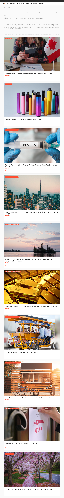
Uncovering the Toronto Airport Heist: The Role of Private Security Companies (31, 306)
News (11, 38)
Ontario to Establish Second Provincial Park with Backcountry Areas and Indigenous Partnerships (29, 260)
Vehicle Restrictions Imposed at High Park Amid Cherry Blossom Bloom (29, 489)
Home (5, 7)
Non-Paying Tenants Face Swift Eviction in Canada (21, 443)
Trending (16, 129)
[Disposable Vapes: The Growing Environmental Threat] (32, 100)
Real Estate (13, 408)
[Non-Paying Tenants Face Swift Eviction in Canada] (32, 424)
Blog (6, 129)
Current (8, 38)
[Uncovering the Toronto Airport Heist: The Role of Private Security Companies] (32, 287)
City (6, 38)
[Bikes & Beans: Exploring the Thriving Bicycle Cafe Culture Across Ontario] (32, 378)
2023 (7, 7)
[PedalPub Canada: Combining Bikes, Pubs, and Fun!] (32, 332)
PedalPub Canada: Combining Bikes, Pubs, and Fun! (22, 352)
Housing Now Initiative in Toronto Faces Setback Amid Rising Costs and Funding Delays (31, 213)
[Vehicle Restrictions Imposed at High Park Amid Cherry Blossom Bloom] (32, 469)
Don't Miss (13, 129)
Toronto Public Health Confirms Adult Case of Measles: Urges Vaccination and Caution (31, 165)
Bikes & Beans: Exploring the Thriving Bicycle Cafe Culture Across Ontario (29, 398)
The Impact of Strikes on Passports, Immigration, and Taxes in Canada (28, 74)
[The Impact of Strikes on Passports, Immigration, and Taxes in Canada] (32, 54)
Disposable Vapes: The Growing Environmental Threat (23, 119)
